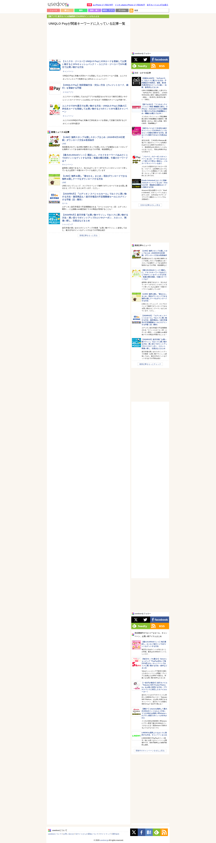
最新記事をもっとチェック (150, 364)
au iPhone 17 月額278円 (103, 5)
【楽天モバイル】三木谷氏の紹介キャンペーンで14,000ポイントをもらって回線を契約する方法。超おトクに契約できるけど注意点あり (154, 132)
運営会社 (115, 834)
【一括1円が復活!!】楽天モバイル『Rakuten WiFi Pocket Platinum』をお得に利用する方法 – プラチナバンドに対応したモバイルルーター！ (154, 687)
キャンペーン (68, 71)
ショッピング (67, 224)
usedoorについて (55, 834)
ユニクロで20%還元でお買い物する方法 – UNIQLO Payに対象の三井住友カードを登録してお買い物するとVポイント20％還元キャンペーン (95, 109)
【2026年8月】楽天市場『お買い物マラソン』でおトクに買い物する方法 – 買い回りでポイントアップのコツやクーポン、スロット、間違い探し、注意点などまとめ (95, 218)
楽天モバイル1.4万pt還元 (157, 5)
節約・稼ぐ (94, 10)
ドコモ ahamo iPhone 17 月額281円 (130, 5)
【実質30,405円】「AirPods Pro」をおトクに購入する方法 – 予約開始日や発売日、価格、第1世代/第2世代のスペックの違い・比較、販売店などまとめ (154, 82)
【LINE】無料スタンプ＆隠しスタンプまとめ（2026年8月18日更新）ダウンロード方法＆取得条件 (154, 253)
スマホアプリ (68, 92)
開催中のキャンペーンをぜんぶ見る (150, 751)
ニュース (53, 10)
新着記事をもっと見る (89, 235)
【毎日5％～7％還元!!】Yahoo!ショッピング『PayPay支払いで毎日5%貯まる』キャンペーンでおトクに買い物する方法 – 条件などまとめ (154, 663)
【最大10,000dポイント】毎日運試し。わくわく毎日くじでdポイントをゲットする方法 (154, 644)
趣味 (81, 10)
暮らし (67, 10)
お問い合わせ (68, 834)
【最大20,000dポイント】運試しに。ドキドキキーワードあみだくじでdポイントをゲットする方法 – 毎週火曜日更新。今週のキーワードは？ (95, 158)
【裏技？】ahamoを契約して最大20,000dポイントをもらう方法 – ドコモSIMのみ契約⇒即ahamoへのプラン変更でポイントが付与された (154, 713)
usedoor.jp (104, 840)
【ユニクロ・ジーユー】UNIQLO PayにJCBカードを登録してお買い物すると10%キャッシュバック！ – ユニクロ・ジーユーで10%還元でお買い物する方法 (94, 64)
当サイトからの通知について (87, 834)
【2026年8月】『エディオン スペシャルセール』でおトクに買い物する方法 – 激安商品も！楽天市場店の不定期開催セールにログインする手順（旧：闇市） (94, 197)
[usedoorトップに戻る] (58, 4)
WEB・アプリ (108, 10)
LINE (64, 144)
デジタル (122, 10)
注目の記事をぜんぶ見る (150, 205)
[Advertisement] (88, 41)
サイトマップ (105, 834)
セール (65, 203)
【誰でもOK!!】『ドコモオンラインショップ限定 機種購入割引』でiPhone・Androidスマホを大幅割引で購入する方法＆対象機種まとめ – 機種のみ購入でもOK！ (154, 108)
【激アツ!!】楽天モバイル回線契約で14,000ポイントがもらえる (73, 16)
